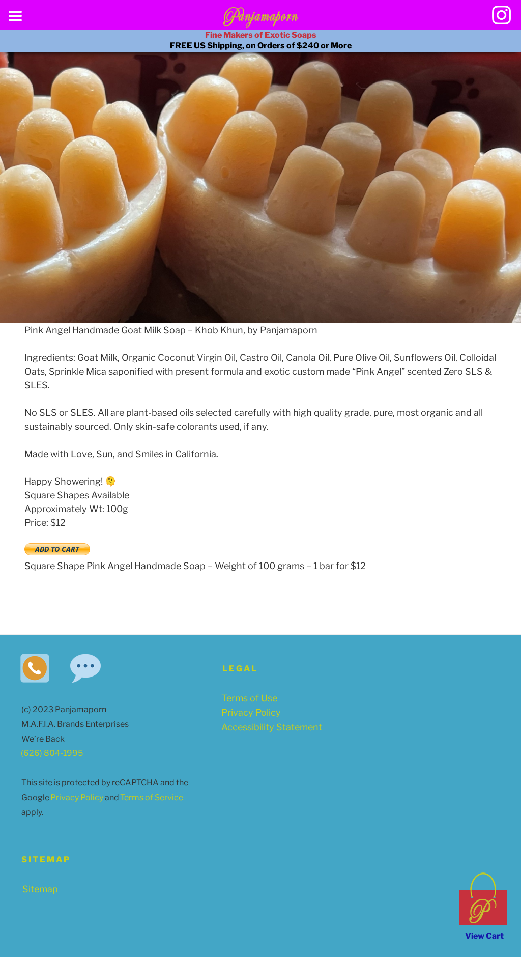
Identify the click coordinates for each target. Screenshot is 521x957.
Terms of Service (149, 797)
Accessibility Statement (271, 727)
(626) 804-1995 (52, 753)
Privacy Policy (74, 797)
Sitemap (40, 889)
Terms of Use (249, 698)
